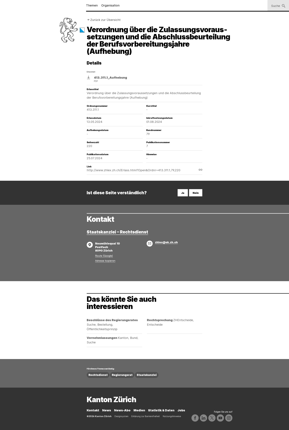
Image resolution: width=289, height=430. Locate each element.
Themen (92, 5)
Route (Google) (104, 255)
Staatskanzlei (147, 374)
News (106, 410)
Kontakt (93, 410)
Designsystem (121, 416)
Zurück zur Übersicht (105, 20)
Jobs (181, 410)
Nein (196, 192)
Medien (139, 410)
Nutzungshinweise (172, 416)
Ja (182, 192)
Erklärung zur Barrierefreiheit (145, 416)
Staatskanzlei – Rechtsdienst (117, 232)
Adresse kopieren (105, 260)
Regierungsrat (122, 374)
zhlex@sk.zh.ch (166, 242)
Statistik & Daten (161, 410)
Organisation (110, 5)
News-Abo (122, 410)
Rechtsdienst (98, 374)
